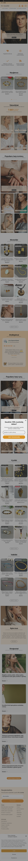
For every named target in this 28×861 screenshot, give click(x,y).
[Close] (25, 420)
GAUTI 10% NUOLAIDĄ (14, 437)
